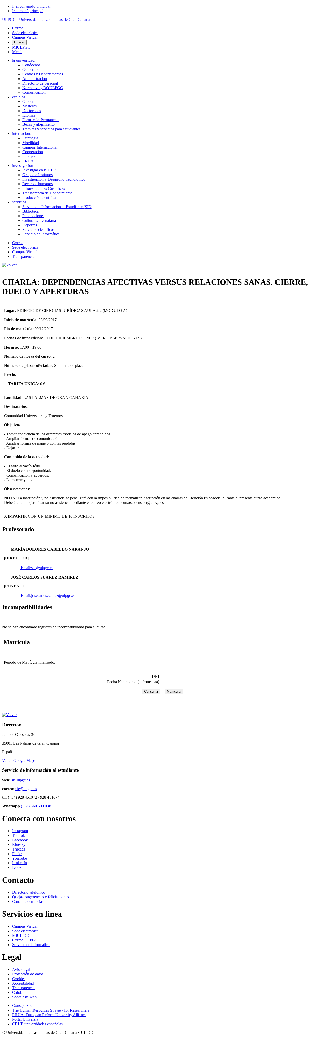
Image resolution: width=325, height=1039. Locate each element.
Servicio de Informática (41, 234)
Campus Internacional (39, 147)
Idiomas (28, 115)
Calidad (18, 992)
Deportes (29, 225)
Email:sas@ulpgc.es (36, 567)
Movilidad (30, 142)
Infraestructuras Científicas (43, 188)
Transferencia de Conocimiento (47, 193)
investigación (22, 165)
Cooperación (32, 152)
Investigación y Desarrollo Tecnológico (53, 179)
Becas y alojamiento (38, 124)
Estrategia (30, 138)
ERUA (28, 161)
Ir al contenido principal (31, 6)
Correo (17, 28)
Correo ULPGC (25, 940)
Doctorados (31, 110)
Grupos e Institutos (37, 174)
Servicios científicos (38, 229)
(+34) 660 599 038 (36, 806)
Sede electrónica (25, 32)
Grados (28, 101)
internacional (22, 133)
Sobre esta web (24, 997)
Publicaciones (33, 216)
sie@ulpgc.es (26, 788)
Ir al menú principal (27, 11)
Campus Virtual (24, 37)
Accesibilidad (23, 983)
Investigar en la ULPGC (41, 170)
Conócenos (31, 65)
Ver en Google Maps (18, 760)
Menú (17, 52)
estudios (18, 97)
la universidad (23, 60)
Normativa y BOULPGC (42, 88)
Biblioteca (30, 211)
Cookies (18, 979)
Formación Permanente (40, 120)
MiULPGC (21, 47)
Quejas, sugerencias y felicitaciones (40, 897)
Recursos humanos (37, 184)
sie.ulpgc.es (20, 780)
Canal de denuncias (27, 901)
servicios (19, 202)
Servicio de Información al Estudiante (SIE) (57, 206)
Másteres (29, 106)
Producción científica (39, 197)
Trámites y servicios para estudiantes (51, 129)
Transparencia (23, 256)
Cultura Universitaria (39, 220)
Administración (34, 78)
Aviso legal (21, 969)
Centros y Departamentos (42, 74)
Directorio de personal (40, 83)
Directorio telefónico (28, 892)
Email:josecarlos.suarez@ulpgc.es (47, 595)
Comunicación (34, 92)
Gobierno (30, 69)
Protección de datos (27, 974)
